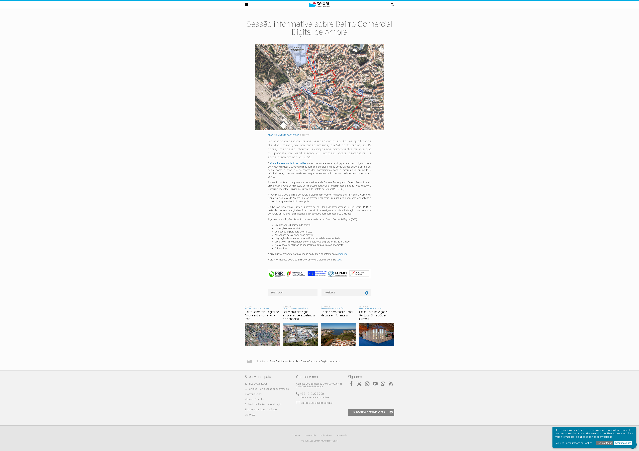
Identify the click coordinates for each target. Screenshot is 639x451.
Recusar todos (604, 443)
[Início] (319, 6)
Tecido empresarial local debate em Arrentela (337, 313)
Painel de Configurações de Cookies (573, 443)
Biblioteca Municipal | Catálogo (261, 409)
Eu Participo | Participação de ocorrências (267, 389)
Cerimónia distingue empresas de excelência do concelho (299, 315)
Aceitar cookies (623, 443)
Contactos (296, 435)
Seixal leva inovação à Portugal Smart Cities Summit (373, 315)
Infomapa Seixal (253, 394)
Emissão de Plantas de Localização (263, 404)
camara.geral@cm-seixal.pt (317, 402)
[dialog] (594, 437)
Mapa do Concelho (255, 399)
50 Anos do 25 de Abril (256, 383)
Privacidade (311, 435)
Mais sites (250, 414)
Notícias (329, 292)
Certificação (342, 435)
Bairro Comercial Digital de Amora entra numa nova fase (262, 315)
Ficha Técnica (326, 435)
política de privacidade (600, 437)
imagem (342, 254)
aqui (339, 259)
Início (249, 361)
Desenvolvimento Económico (283, 135)
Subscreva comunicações (369, 412)
